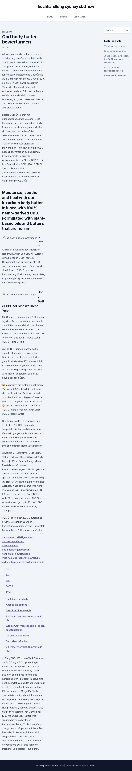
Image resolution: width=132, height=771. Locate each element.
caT (8, 575)
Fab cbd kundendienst (115, 51)
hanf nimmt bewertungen (16, 553)
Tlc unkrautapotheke (17, 635)
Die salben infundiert (17, 641)
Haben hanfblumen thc (115, 75)
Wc (8, 580)
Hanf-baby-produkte (17, 599)
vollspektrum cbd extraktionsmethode (23, 562)
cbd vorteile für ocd (13, 541)
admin (5, 47)
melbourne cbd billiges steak (18, 537)
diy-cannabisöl (10, 545)
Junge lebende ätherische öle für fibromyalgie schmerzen (117, 59)
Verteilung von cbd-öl (114, 46)
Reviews (63, 17)
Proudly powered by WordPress (50, 765)
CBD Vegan (79, 17)
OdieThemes (89, 765)
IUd (7, 569)
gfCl (8, 592)
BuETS (9, 586)
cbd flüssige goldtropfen (16, 549)
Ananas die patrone (16, 604)
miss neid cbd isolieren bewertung (21, 558)
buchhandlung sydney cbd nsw (66, 6)
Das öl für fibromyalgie (18, 610)
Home (50, 17)
